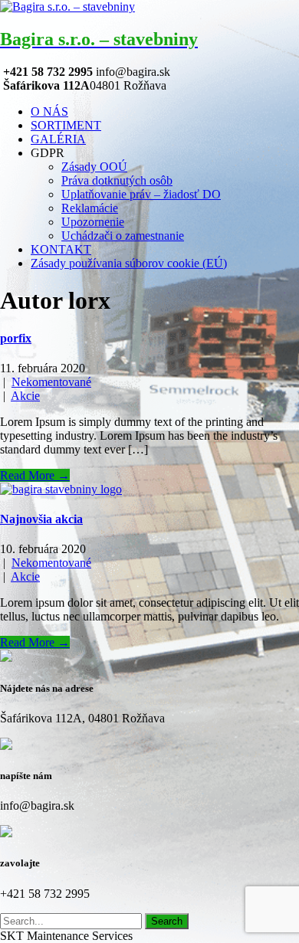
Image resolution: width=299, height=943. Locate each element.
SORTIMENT (66, 125)
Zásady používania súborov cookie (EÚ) (129, 263)
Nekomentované (51, 381)
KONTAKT (61, 249)
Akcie (25, 395)
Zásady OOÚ (94, 166)
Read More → (35, 475)
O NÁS (49, 111)
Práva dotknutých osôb (116, 180)
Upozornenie (92, 221)
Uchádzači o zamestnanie (122, 235)
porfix (15, 338)
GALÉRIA (58, 139)
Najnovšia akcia (41, 519)
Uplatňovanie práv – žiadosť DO (141, 194)
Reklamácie (89, 207)
